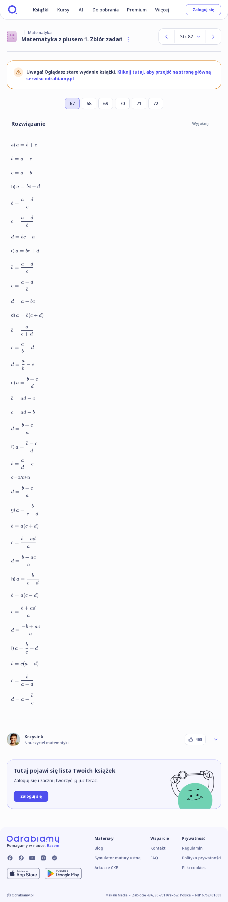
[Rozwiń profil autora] (215, 739)
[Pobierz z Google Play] (63, 873)
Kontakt (157, 848)
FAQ (154, 857)
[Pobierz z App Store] (23, 873)
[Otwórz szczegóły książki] (128, 39)
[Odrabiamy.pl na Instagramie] (43, 858)
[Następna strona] (213, 36)
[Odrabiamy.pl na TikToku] (21, 858)
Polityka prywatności (201, 857)
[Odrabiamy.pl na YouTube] (32, 858)
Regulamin (192, 848)
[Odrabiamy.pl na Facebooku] (10, 858)
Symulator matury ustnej (118, 857)
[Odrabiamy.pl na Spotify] (54, 858)
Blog (99, 848)
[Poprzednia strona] (166, 36)
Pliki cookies (193, 867)
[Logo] (12, 9)
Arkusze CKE (106, 867)
